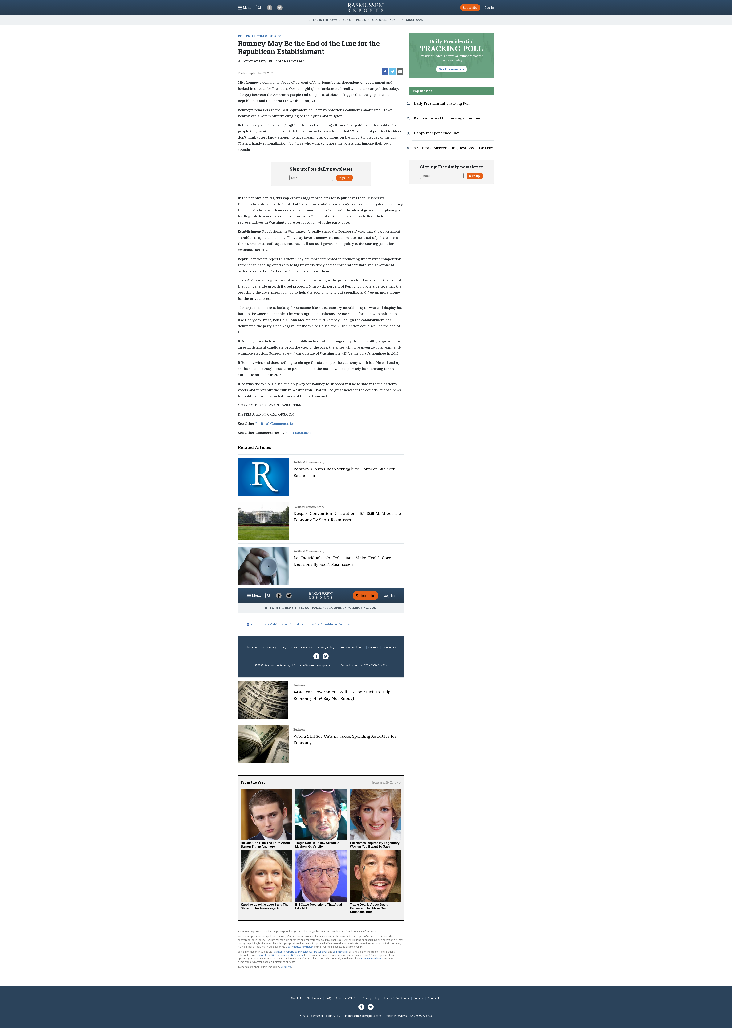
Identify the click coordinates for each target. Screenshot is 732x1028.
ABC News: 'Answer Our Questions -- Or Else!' (454, 148)
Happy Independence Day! (437, 133)
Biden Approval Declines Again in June (447, 118)
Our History (269, 647)
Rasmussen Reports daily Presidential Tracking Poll (300, 951)
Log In (489, 7)
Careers (373, 647)
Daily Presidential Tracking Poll (442, 103)
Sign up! (344, 178)
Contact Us (389, 647)
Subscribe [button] (470, 8)
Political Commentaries (275, 423)
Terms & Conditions (351, 647)
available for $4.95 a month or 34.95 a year (280, 955)
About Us (251, 647)
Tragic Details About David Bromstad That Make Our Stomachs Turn (369, 908)
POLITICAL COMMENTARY (259, 36)
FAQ (283, 647)
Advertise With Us (302, 647)
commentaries (340, 951)
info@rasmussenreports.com (318, 665)
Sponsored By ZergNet (386, 782)
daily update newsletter (300, 946)
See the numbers (451, 69)
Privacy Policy (325, 647)
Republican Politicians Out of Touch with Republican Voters (300, 624)
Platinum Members (371, 958)
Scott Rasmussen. (299, 432)
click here (286, 967)
